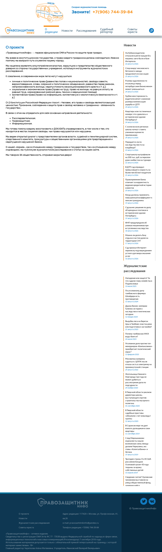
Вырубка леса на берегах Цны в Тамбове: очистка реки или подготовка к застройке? (138, 324)
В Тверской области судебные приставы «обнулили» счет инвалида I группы (138, 414)
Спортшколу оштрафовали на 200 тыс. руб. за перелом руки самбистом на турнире (138, 157)
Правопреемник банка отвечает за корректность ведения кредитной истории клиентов (138, 183)
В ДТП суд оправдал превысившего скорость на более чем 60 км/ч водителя (138, 170)
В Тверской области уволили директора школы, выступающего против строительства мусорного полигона (138, 397)
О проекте (24, 513)
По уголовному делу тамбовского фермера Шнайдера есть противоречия (135, 294)
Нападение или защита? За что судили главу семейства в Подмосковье (138, 281)
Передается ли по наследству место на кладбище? (134, 145)
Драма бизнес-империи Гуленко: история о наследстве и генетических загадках (137, 310)
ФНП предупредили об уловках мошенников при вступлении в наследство (137, 225)
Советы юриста (26, 527)
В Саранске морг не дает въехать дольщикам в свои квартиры (137, 428)
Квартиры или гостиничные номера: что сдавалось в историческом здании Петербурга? (138, 115)
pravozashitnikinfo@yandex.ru (84, 523)
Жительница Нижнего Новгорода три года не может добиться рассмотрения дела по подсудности (135, 379)
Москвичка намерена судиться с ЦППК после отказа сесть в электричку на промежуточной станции (138, 362)
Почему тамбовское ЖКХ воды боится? (137, 335)
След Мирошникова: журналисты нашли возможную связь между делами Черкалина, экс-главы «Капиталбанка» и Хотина (136, 445)
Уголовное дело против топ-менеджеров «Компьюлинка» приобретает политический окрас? (138, 347)
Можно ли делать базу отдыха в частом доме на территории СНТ (136, 238)
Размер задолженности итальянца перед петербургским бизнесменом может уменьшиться (138, 84)
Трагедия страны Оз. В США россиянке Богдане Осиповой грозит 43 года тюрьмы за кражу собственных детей (138, 464)
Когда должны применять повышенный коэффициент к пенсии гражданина (138, 197)
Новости (23, 518)
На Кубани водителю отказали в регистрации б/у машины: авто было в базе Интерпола (138, 57)
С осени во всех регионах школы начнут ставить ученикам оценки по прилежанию (136, 130)
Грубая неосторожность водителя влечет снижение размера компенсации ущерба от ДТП (137, 100)
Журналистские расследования (34, 523)
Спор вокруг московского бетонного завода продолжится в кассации (137, 71)
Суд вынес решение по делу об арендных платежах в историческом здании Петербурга (138, 211)
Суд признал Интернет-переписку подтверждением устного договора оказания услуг (138, 251)
